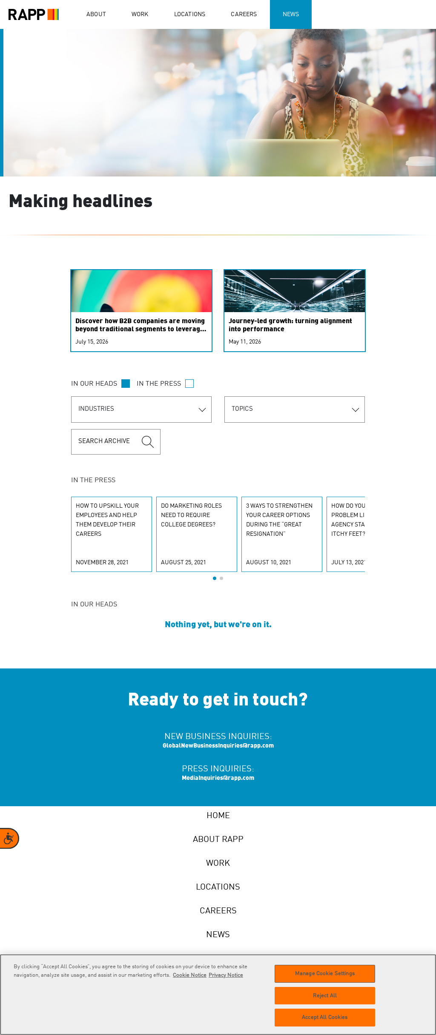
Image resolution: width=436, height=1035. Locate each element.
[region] (218, 994)
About (96, 14)
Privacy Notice (226, 975)
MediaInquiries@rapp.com (218, 778)
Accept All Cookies (324, 1017)
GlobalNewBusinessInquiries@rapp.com (218, 746)
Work (140, 14)
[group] (111, 534)
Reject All (325, 995)
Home (218, 816)
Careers (244, 14)
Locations (190, 14)
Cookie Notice (190, 975)
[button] (214, 578)
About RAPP (218, 840)
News (291, 14)
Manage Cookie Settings (325, 973)
